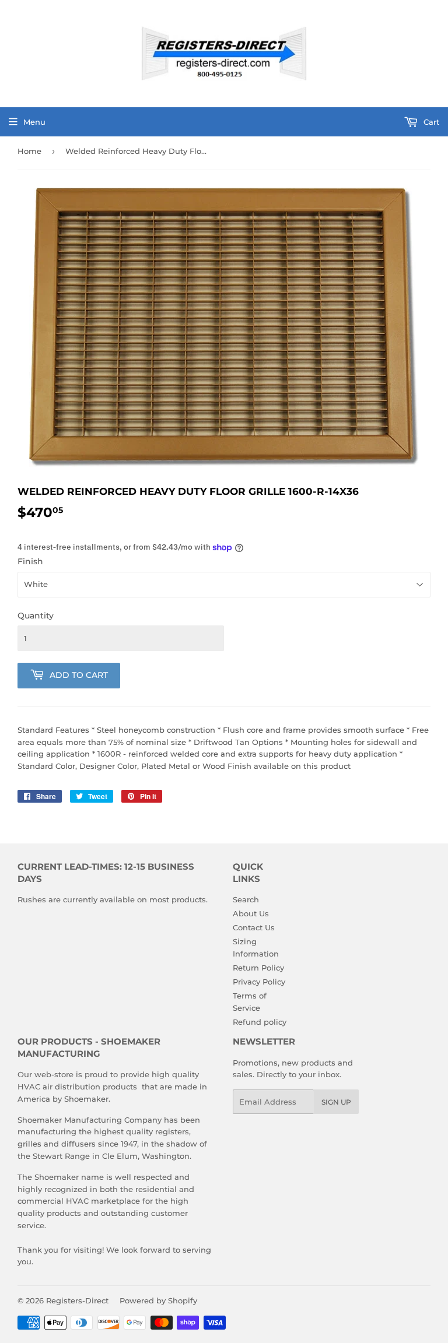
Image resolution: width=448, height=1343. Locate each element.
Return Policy (258, 967)
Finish (30, 561)
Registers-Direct (77, 1300)
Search (246, 899)
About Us (251, 913)
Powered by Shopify (158, 1300)
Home (29, 151)
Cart (430, 121)
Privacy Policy (259, 981)
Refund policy (259, 1021)
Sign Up (336, 1102)
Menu (34, 121)
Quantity (36, 615)
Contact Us (254, 927)
